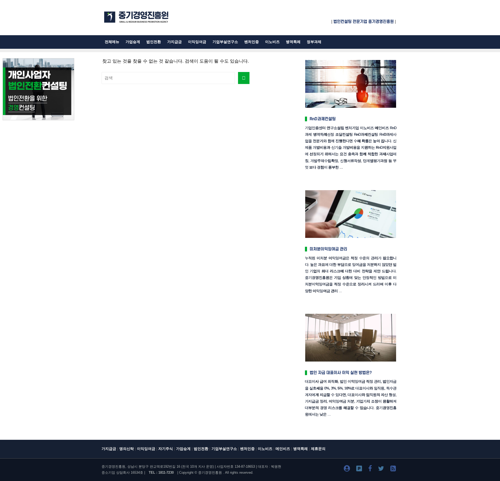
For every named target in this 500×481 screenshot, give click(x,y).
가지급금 (174, 42)
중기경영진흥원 (210, 472)
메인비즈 (283, 449)
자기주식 (165, 449)
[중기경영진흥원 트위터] (381, 469)
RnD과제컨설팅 (323, 119)
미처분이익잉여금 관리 (328, 249)
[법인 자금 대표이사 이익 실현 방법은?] (350, 314)
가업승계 (133, 42)
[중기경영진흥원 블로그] (347, 469)
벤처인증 (251, 42)
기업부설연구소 (225, 42)
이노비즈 (272, 42)
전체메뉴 (112, 42)
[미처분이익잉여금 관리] (350, 190)
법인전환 (153, 42)
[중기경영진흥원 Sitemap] (393, 469)
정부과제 (314, 42)
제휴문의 (318, 449)
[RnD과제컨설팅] (350, 60)
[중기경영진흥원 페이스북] (370, 469)
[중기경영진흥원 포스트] (359, 469)
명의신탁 (126, 449)
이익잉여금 (197, 42)
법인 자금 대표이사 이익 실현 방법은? (341, 372)
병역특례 (293, 42)
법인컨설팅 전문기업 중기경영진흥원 (363, 21)
